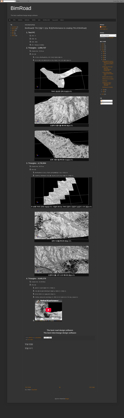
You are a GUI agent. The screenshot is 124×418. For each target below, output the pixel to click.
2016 (102, 49)
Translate (111, 37)
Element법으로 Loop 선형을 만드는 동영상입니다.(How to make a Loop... (107, 63)
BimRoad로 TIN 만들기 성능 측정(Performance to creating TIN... (107, 68)
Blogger (67, 398)
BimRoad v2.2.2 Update (107, 78)
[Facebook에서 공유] (49, 337)
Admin (62, 20)
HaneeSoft (55, 20)
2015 (102, 94)
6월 (104, 55)
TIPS (14, 20)
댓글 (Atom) (34, 389)
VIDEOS (20, 20)
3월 (104, 89)
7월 (104, 53)
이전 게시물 (91, 387)
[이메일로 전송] (44, 337)
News (13, 30)
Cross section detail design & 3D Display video (107, 74)
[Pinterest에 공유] (51, 337)
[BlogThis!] (46, 337)
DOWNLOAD (46, 20)
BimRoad (104, 26)
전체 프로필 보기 (104, 29)
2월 (104, 91)
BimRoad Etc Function (107, 77)
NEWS (34, 20)
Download (14, 27)
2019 (102, 44)
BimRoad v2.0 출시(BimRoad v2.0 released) (106, 84)
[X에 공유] (48, 337)
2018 (102, 46)
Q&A (39, 20)
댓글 (103, 103)
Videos (31, 339)
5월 (104, 57)
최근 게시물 (28, 387)
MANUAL (27, 20)
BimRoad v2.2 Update (107, 87)
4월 (104, 59)
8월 (104, 51)
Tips (29, 339)
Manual (13, 28)
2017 (102, 48)
